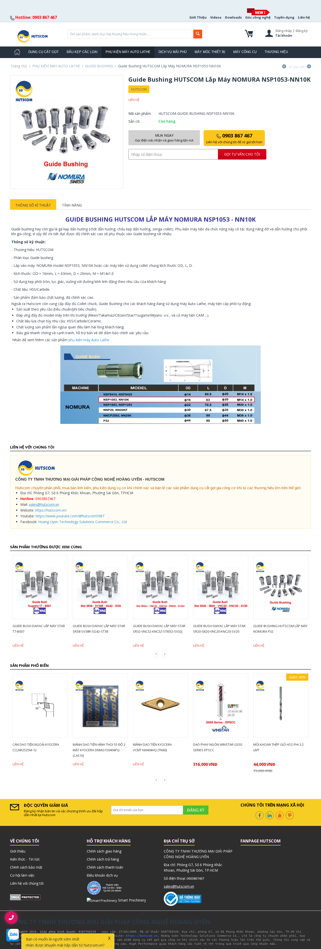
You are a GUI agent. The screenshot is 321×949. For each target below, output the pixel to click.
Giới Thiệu (198, 17)
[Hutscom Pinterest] (290, 815)
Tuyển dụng (284, 17)
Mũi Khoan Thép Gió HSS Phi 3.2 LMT (233, 747)
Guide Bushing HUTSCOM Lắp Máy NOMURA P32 (229, 629)
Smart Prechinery (131, 900)
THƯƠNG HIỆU (276, 52)
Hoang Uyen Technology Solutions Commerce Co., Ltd (82, 521)
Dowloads (233, 17)
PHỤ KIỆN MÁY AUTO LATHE (128, 52)
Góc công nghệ (258, 17)
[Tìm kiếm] (197, 34)
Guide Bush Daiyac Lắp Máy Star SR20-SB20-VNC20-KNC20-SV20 (167, 629)
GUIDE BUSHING (99, 66)
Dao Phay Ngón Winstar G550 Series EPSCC (171, 747)
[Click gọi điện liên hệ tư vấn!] (11, 917)
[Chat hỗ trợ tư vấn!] (12, 935)
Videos (215, 17)
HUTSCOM (139, 89)
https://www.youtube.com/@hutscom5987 (70, 516)
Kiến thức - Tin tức (25, 859)
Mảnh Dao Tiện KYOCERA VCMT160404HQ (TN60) (106, 747)
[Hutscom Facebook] (260, 815)
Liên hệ (304, 17)
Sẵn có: (134, 121)
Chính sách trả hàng (103, 859)
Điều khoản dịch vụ (102, 875)
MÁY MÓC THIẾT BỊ (210, 52)
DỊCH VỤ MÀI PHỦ (172, 52)
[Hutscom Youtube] (280, 815)
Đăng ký (302, 30)
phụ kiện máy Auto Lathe (88, 339)
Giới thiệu (17, 851)
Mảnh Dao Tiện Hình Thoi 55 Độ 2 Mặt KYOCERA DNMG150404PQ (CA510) (53, 750)
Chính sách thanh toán (105, 867)
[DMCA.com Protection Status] (25, 896)
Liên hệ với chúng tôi (27, 883)
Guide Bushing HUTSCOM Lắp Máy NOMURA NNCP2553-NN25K (289, 629)
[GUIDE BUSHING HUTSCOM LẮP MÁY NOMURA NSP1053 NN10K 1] (66, 131)
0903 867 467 (234, 138)
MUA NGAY (164, 137)
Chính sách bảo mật (26, 867)
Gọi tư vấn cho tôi (242, 154)
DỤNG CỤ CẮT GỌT (43, 52)
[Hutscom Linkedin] (270, 815)
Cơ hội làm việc (22, 875)
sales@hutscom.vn (44, 504)
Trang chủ (19, 66)
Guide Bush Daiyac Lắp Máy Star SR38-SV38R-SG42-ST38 (47, 629)
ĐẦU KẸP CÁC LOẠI (82, 52)
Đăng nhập (284, 30)
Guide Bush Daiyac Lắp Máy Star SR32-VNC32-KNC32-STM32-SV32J (107, 629)
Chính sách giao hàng (104, 851)
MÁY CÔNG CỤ (245, 52)
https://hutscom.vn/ (51, 510)
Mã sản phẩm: (139, 113)
